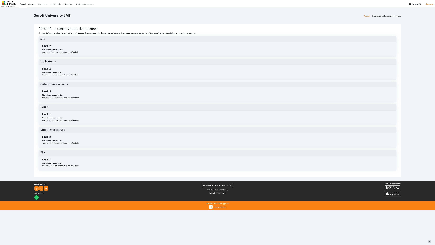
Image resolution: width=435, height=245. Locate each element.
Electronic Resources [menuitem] (84, 4)
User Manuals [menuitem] (55, 4)
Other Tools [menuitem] (68, 4)
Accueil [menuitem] (23, 4)
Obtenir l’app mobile (217, 193)
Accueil (367, 16)
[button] (415, 4)
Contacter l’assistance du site (217, 185)
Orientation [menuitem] (42, 4)
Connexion (430, 4)
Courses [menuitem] (31, 4)
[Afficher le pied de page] (429, 241)
